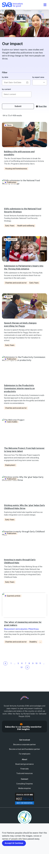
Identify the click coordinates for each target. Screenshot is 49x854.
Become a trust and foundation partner (24, 749)
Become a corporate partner (24, 744)
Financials (24, 769)
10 (36, 663)
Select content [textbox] (10, 94)
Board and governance (24, 764)
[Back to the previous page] (5, 663)
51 (22, 667)
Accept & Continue (14, 843)
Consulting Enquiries (24, 784)
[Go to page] (27, 667)
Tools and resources (24, 773)
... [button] (40, 642)
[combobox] (39, 82)
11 (40, 663)
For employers (24, 754)
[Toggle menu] (45, 5)
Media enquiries (24, 788)
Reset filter (42, 106)
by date (5, 77)
